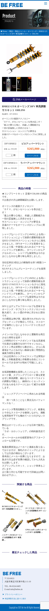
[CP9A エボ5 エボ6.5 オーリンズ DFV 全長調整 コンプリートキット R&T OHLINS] (36, 527)
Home (4, 31)
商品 (11, 31)
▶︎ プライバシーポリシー (12, 594)
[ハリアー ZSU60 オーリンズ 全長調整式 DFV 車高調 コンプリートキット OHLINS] (13, 532)
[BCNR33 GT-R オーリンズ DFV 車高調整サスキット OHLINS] (13, 503)
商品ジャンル (20, 31)
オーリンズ (32, 31)
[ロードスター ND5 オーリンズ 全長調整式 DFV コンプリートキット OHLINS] (36, 505)
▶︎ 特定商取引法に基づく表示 (14, 599)
